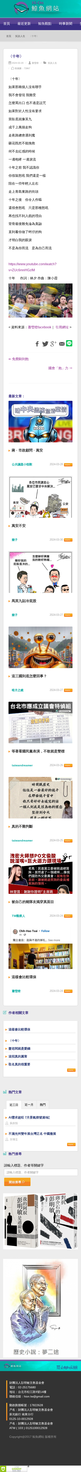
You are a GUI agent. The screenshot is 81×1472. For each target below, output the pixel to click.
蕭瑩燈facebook (39, 327)
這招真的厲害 (18, 1056)
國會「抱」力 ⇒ (60, 368)
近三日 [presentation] (14, 1104)
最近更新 (24, 23)
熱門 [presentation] (43, 1104)
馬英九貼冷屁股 (24, 601)
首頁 (6, 23)
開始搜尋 (15, 1182)
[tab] (14, 1104)
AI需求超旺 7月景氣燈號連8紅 (29, 1117)
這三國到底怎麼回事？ (29, 676)
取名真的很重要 (19, 1064)
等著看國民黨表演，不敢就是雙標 (38, 751)
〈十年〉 (15, 1040)
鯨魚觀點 (45, 23)
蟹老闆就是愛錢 (19, 1048)
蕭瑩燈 (35, 63)
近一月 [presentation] (29, 1104)
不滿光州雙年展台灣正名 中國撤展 (32, 1133)
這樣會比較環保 (24, 977)
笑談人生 (20, 36)
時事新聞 (65, 23)
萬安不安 (19, 526)
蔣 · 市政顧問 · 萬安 (27, 450)
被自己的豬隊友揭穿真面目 (33, 902)
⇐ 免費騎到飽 (19, 359)
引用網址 (62, 327)
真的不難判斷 (22, 826)
